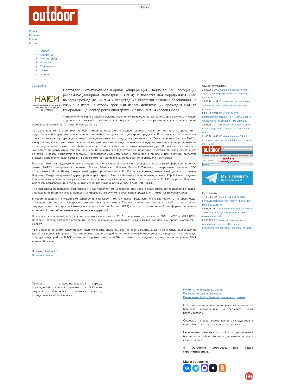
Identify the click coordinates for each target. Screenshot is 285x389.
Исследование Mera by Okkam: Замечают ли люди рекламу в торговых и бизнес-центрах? (227, 212)
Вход (32, 27)
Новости (45, 51)
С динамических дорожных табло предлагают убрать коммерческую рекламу (225, 105)
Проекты (34, 35)
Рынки (44, 70)
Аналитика (46, 54)
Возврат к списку (42, 255)
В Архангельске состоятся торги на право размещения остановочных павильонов (226, 93)
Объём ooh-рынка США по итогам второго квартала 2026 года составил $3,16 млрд (227, 139)
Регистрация (46, 27)
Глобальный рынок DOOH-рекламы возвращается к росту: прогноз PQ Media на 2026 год (226, 200)
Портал (33, 43)
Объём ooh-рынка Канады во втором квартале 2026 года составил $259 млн (226, 128)
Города (44, 74)
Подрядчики (47, 66)
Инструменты (48, 58)
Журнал (34, 39)
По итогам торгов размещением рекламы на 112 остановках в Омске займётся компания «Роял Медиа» (226, 116)
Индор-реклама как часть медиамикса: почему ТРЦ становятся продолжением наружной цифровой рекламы (227, 223)
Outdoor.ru (51, 251)
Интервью (46, 62)
